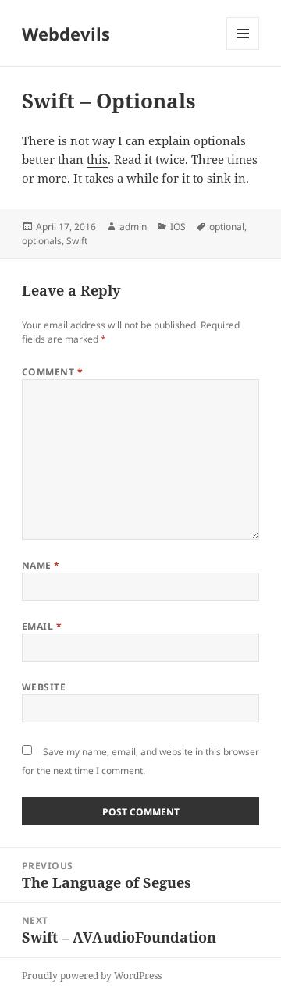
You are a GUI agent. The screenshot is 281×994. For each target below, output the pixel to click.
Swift (76, 240)
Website (44, 687)
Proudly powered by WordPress (92, 975)
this (97, 159)
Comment (52, 371)
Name (41, 565)
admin (133, 226)
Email (42, 626)
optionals (42, 240)
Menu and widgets (243, 49)
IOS (178, 226)
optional (226, 226)
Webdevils (66, 33)
